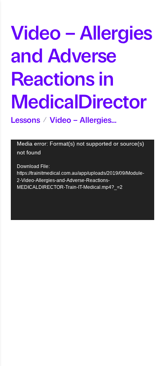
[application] (82, 180)
